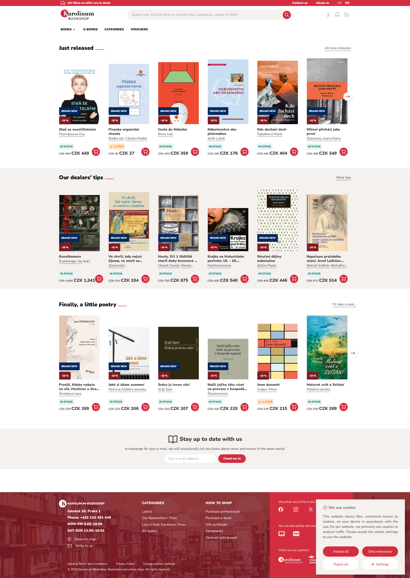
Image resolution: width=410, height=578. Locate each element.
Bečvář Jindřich (318, 265)
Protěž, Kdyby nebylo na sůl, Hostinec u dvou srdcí (79, 387)
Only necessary (380, 551)
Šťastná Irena (218, 393)
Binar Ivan (165, 134)
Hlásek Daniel (169, 265)
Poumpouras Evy (72, 134)
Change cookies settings (159, 564)
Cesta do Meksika (172, 129)
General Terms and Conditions (87, 564)
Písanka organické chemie (123, 131)
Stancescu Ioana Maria (324, 138)
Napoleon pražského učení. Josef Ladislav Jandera (324, 258)
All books (149, 531)
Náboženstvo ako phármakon (222, 131)
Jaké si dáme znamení (126, 385)
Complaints (214, 531)
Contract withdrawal (221, 537)
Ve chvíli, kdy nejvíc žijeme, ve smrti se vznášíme (125, 258)
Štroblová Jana (70, 393)
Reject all (341, 564)
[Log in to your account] (328, 15)
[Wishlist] (337, 15)
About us (322, 3)
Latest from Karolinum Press (164, 524)
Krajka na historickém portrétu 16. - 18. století (226, 258)
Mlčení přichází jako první (323, 131)
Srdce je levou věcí (174, 385)
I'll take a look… (344, 304)
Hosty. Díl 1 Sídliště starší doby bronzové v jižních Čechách (177, 258)
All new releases (338, 48)
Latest (147, 511)
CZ (340, 3)
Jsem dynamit (268, 385)
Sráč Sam (165, 389)
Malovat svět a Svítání (325, 385)
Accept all (341, 551)
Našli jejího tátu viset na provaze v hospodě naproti (226, 387)
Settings (382, 564)
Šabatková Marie (270, 134)
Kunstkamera (70, 256)
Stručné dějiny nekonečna (269, 258)
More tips (343, 177)
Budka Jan (116, 138)
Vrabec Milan (267, 389)
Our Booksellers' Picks (159, 518)
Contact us (300, 3)
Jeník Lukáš (216, 138)
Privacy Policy (125, 564)
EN (347, 3)
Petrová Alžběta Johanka (127, 389)
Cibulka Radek (136, 138)
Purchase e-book (218, 518)
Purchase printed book (223, 511)
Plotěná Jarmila (318, 389)
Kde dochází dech (271, 129)
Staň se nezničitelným (77, 129)
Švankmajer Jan (70, 261)
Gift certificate (216, 524)
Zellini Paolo (266, 265)
